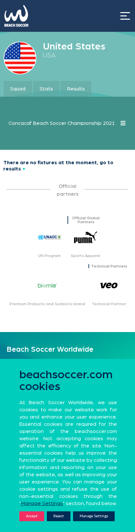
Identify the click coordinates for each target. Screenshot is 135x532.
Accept (32, 516)
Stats (46, 88)
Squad (18, 88)
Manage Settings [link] (42, 503)
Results (76, 88)
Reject (58, 516)
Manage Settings (94, 516)
